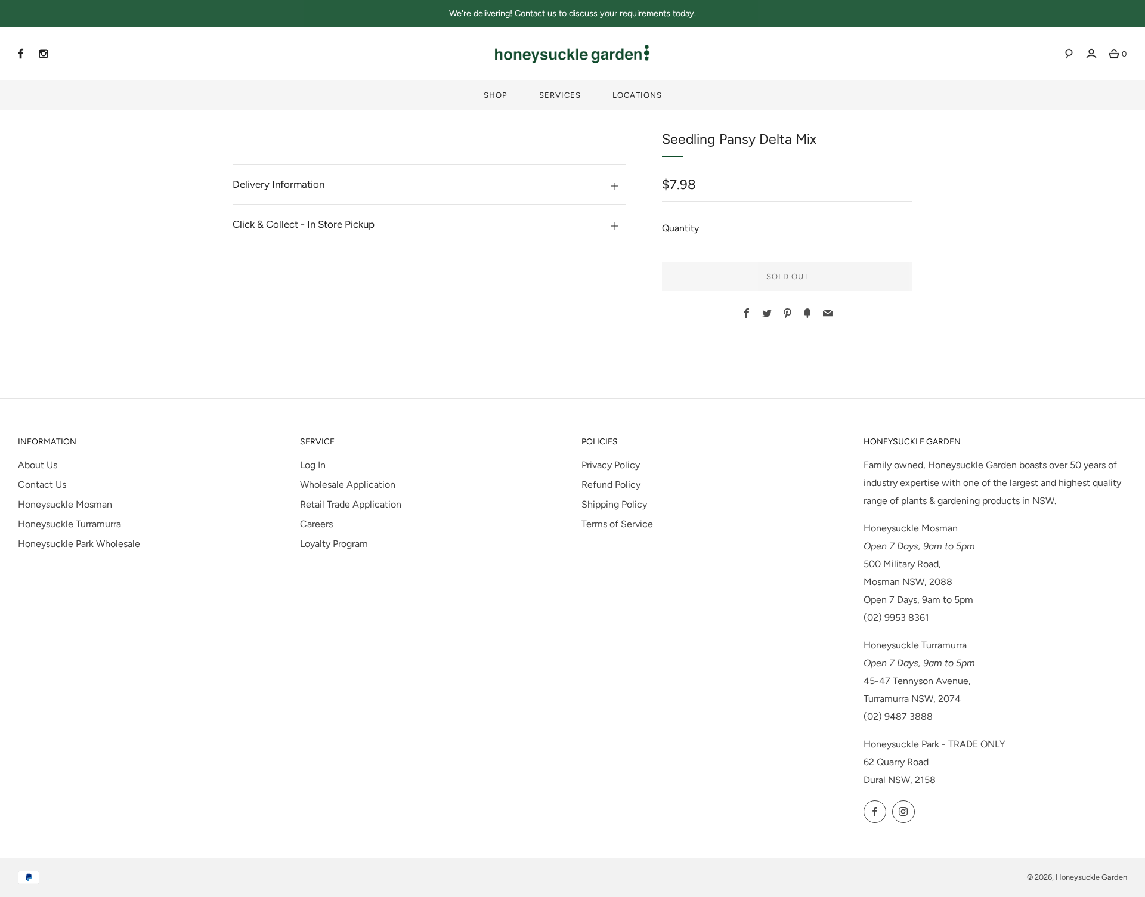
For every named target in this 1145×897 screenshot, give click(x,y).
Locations (637, 95)
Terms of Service (617, 524)
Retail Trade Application (350, 504)
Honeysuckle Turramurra (69, 524)
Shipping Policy (614, 504)
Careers (316, 524)
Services (560, 95)
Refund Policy (610, 484)
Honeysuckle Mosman (65, 504)
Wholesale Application (347, 484)
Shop (495, 95)
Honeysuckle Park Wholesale (79, 543)
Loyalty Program (334, 543)
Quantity (680, 228)
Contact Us (42, 484)
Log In (313, 465)
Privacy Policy (610, 465)
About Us (37, 465)
